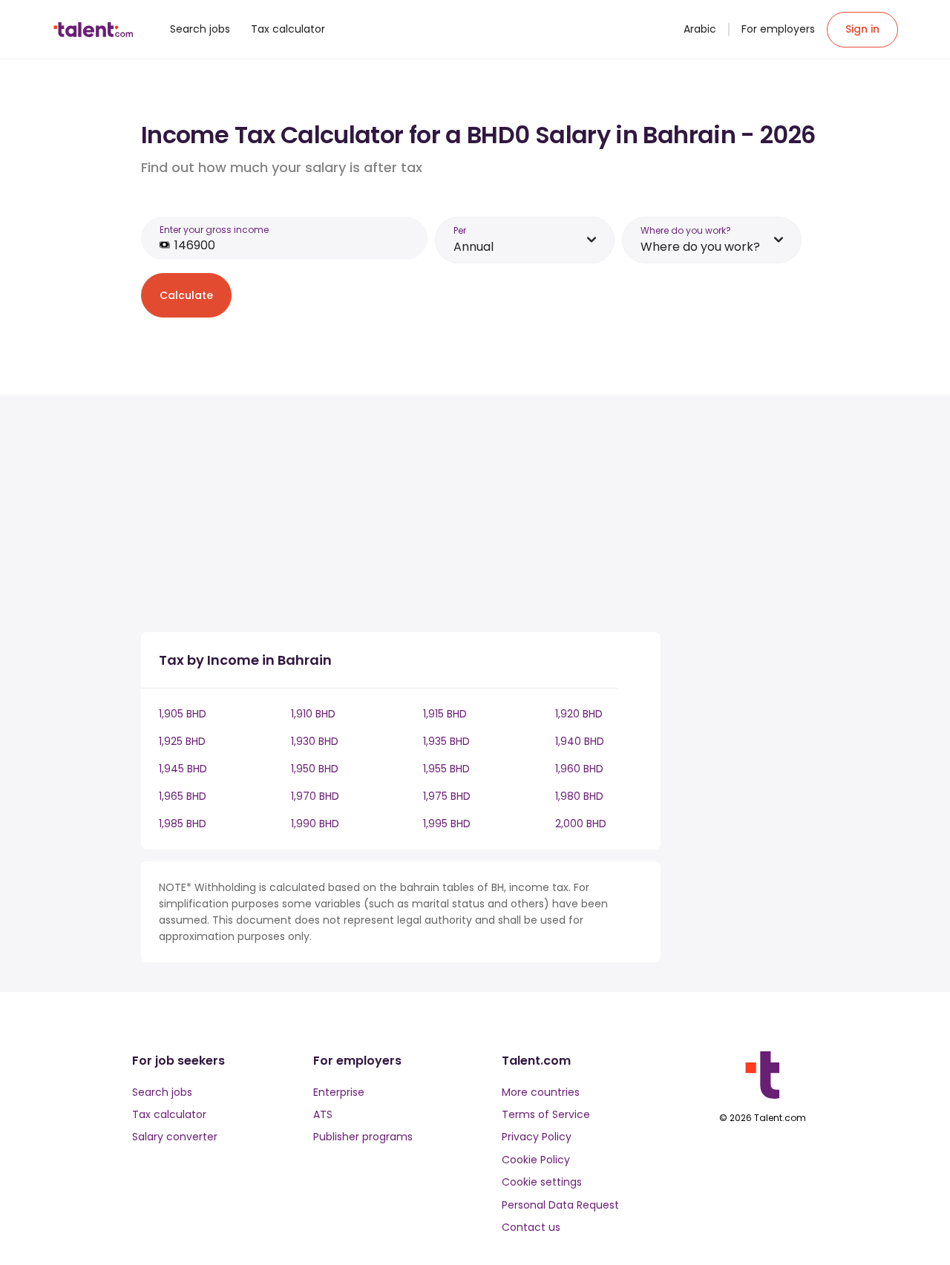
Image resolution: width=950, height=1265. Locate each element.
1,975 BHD (447, 796)
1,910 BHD (313, 713)
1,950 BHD (314, 768)
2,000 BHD (580, 823)
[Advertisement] (401, 516)
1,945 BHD (183, 768)
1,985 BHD (182, 823)
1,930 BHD (314, 741)
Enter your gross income (214, 229)
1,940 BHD (579, 741)
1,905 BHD (182, 713)
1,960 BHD (579, 768)
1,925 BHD (182, 741)
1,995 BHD (447, 823)
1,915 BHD (445, 713)
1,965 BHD (182, 796)
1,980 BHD (579, 796)
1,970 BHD (315, 796)
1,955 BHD (446, 768)
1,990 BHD (315, 823)
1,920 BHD (579, 713)
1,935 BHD (446, 741)
